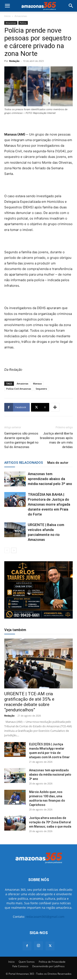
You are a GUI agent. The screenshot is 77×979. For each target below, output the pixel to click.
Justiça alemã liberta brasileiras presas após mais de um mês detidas (56, 440)
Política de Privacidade (52, 962)
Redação (14, 61)
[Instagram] (38, 945)
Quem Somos (27, 962)
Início (7, 16)
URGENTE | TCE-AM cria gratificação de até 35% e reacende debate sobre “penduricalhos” (29, 701)
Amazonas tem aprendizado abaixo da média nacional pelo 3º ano (50, 479)
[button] (7, 6)
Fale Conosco (20, 966)
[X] (50, 946)
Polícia (23, 22)
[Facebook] (27, 946)
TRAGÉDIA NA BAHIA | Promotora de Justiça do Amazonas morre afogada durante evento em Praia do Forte (49, 504)
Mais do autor (57, 463)
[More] (54, 407)
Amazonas (21, 16)
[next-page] (13, 550)
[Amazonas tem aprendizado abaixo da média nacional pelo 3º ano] (15, 478)
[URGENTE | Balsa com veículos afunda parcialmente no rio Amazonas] (15, 529)
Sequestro (41, 388)
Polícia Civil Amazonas (18, 388)
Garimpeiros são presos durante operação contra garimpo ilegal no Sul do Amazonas (21, 440)
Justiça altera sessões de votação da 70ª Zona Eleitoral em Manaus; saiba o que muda (51, 822)
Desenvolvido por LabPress (48, 966)
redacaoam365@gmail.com (45, 917)
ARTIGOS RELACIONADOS (23, 463)
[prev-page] (7, 550)
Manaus (37, 383)
